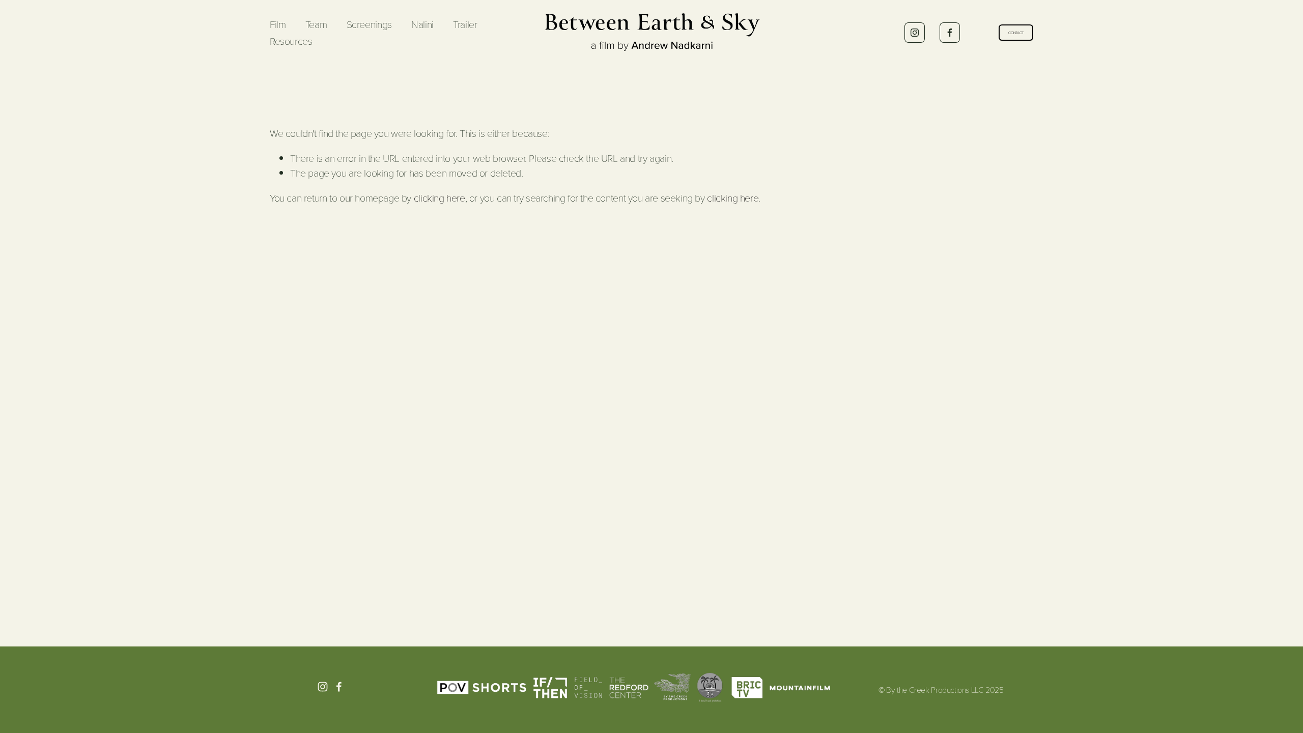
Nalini (422, 24)
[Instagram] (914, 32)
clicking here (439, 198)
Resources (291, 41)
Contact (1016, 33)
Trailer (465, 24)
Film (278, 24)
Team (316, 24)
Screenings (369, 24)
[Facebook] (950, 32)
